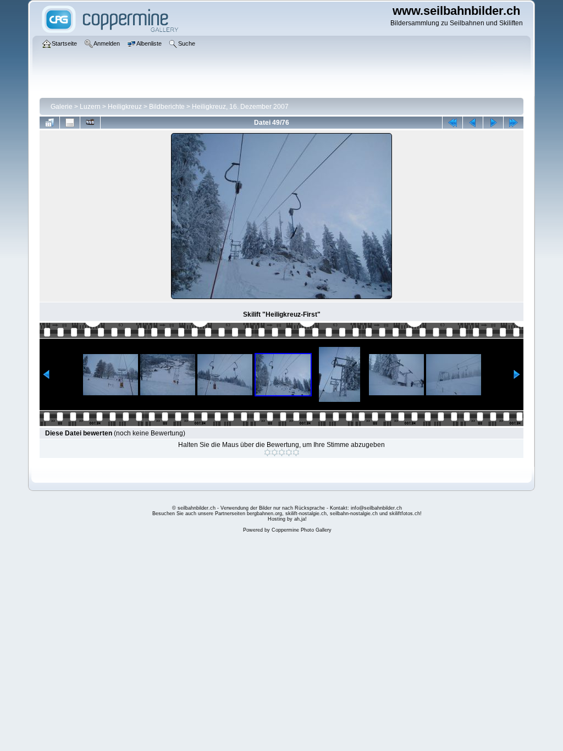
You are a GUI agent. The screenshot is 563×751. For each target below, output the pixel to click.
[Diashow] (90, 123)
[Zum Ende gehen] (513, 123)
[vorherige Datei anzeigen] (473, 123)
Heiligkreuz (125, 107)
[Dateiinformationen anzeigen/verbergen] (70, 123)
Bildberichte (167, 107)
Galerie (62, 107)
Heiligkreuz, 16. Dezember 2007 (240, 107)
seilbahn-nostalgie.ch (354, 513)
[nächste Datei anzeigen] (493, 123)
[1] (267, 452)
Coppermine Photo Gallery (302, 530)
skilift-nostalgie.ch (306, 513)
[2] (274, 452)
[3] (281, 452)
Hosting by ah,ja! (287, 519)
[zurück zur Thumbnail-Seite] (49, 123)
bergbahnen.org (264, 513)
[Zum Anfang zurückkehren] (452, 123)
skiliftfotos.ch (404, 513)
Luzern (90, 107)
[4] (288, 452)
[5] (296, 452)
